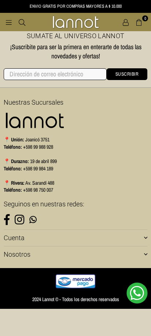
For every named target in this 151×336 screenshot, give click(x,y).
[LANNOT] (75, 22)
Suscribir (127, 74)
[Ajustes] (125, 22)
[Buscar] (22, 22)
